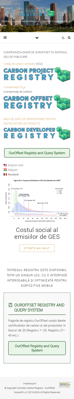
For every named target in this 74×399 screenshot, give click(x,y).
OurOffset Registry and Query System (37, 153)
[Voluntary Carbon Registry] (37, 13)
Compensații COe (14, 87)
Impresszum (29, 383)
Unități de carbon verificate (19, 63)
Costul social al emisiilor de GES (37, 233)
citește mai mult (37, 248)
